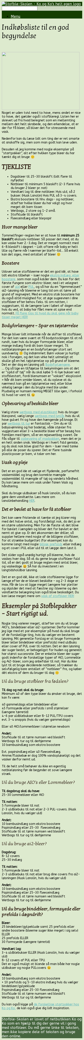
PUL (31, 287)
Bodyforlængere (57, 365)
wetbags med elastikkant (38, 412)
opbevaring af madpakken (40, 439)
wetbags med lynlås (50, 416)
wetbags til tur (19, 424)
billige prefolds (51, 544)
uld (17, 287)
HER (31, 501)
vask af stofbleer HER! (57, 596)
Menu (15, 16)
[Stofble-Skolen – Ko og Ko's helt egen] (41, 4)
